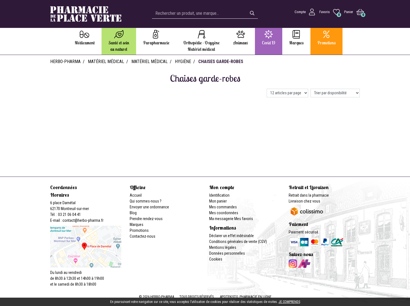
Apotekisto (245, 297)
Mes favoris (243, 218)
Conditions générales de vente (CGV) (238, 241)
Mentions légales (222, 247)
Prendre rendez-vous (146, 218)
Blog (133, 213)
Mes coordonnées (223, 213)
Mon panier (218, 201)
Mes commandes (223, 207)
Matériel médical (106, 61)
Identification (219, 195)
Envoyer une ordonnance (149, 207)
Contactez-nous (142, 236)
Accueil (136, 195)
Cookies (215, 259)
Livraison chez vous (304, 201)
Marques (136, 224)
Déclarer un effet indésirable (231, 235)
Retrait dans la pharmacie (309, 195)
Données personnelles (227, 253)
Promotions (139, 230)
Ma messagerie (221, 218)
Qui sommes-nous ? (145, 201)
